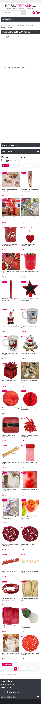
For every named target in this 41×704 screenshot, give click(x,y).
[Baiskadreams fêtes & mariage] (20, 50)
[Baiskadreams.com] (20, 6)
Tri (19, 165)
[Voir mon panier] (38, 12)
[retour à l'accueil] (1, 25)
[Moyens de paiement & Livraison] (20, 104)
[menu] (34, 12)
